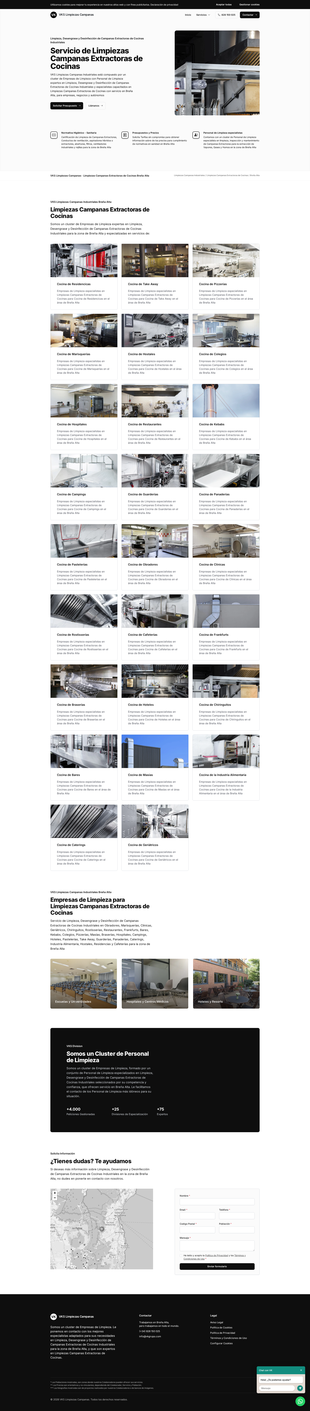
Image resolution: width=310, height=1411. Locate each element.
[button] (101, 1229)
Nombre (185, 1195)
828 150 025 (228, 14)
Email (183, 1209)
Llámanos (93, 105)
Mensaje (185, 1237)
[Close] (301, 1370)
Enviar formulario (217, 1266)
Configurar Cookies (221, 1343)
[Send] (300, 1388)
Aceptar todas (224, 4)
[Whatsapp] (300, 1401)
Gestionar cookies (249, 4)
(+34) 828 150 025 (149, 1331)
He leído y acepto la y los (215, 1257)
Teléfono (224, 1209)
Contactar (248, 14)
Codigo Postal (188, 1223)
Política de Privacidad (216, 1255)
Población (225, 1223)
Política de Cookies (221, 1327)
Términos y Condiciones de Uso (228, 1338)
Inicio (188, 14)
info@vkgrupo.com (150, 1336)
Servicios (201, 14)
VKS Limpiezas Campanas (76, 14)
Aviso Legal (216, 1322)
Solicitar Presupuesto (65, 105)
